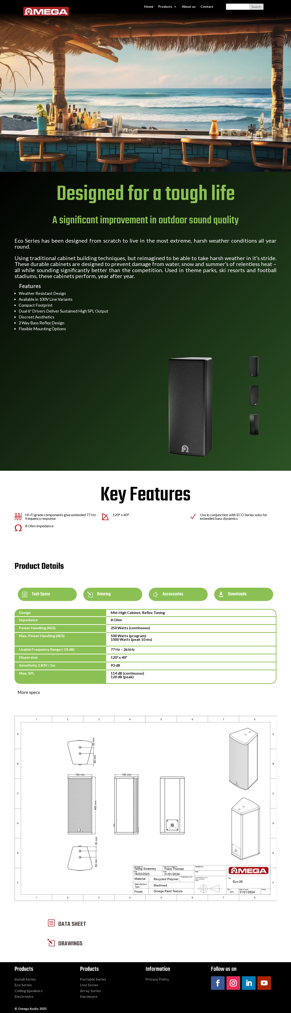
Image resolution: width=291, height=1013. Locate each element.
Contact (207, 6)
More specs (29, 692)
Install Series (25, 979)
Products (165, 6)
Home (148, 6)
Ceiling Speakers (29, 990)
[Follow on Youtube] (264, 983)
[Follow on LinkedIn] (249, 983)
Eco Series (23, 985)
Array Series (90, 990)
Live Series (89, 985)
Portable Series (93, 979)
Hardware (88, 996)
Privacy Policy (157, 979)
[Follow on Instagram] (233, 983)
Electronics (24, 996)
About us (189, 6)
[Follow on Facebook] (218, 983)
